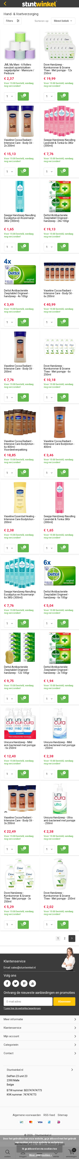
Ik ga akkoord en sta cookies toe (39, 1149)
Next (72, 938)
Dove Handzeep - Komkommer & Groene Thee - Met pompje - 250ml (59, 895)
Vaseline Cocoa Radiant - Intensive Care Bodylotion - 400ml (59, 444)
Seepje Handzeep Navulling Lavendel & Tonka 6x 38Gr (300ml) (59, 142)
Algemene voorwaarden (27, 1115)
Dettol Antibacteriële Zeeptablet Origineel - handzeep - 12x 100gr (16, 669)
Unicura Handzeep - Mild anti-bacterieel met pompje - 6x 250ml (20, 745)
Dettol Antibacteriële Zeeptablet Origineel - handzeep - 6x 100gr (56, 594)
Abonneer (64, 1001)
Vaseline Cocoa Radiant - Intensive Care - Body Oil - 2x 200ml (18, 142)
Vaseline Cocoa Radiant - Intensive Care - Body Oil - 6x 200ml (58, 293)
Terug (5, 3)
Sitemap (63, 1115)
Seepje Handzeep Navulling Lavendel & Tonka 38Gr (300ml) (59, 519)
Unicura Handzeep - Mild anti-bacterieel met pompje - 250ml (59, 745)
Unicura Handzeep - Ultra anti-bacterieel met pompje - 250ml (59, 820)
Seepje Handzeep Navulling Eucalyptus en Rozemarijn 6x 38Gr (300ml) (20, 594)
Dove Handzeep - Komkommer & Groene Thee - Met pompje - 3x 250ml (17, 897)
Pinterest (24, 983)
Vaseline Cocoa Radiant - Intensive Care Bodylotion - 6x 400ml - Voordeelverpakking (19, 445)
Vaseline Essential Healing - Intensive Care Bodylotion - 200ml (20, 519)
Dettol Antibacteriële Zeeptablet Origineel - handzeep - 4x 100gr (16, 293)
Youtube (32, 983)
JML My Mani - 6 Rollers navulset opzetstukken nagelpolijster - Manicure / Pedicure (19, 69)
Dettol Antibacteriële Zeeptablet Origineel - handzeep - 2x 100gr (56, 669)
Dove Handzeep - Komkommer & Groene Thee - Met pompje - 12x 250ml (58, 69)
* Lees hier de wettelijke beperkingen (22, 1008)
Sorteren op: (42, 20)
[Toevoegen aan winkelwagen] (23, 96)
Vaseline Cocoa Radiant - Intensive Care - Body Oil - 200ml (18, 368)
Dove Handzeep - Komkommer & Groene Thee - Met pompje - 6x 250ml (57, 370)
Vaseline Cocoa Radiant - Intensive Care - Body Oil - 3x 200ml (18, 820)
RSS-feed (49, 1115)
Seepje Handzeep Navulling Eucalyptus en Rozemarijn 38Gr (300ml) (20, 218)
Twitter (15, 983)
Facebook (7, 983)
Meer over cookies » (40, 1155)
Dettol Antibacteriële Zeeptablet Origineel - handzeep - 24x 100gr (56, 218)
